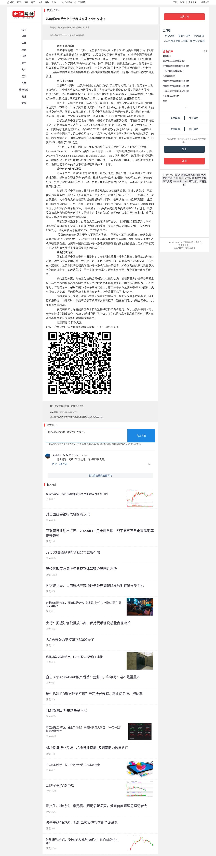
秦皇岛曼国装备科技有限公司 (176, 81)
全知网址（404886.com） (66, 455)
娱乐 (23, 76)
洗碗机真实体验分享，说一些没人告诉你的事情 (74, 656)
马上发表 (141, 435)
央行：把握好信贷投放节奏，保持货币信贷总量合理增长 (88, 623)
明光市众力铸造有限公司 (174, 61)
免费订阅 (184, 16)
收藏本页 (205, 2)
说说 (23, 96)
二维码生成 (186, 40)
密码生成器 (184, 35)
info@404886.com (95, 417)
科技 (23, 56)
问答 (23, 36)
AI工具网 (167, 181)
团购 (47, 2)
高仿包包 (201, 174)
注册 (182, 2)
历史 (23, 49)
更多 (205, 51)
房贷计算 (169, 35)
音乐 (33, 2)
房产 (23, 62)
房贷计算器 (199, 40)
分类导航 (68, 2)
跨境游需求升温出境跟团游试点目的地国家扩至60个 (77, 494)
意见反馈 (192, 2)
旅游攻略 (24, 89)
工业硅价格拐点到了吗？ (61, 785)
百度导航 (175, 118)
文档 (23, 102)
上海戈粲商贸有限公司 (173, 71)
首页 (12, 2)
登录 (184, 149)
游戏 (26, 2)
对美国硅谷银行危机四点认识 (68, 514)
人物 (23, 83)
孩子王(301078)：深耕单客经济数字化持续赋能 (82, 823)
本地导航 (193, 129)
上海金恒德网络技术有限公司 (176, 91)
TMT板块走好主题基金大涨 (66, 710)
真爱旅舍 (193, 181)
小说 (40, 2)
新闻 (19, 2)
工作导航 (175, 129)
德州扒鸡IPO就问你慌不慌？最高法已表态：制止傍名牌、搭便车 (94, 694)
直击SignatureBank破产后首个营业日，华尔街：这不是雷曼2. (93, 677)
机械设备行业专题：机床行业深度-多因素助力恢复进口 (87, 748)
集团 (165, 101)
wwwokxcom (180, 181)
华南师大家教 (199, 177)
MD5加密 (199, 35)
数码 (54, 2)
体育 (23, 42)
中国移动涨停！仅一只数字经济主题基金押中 (73, 764)
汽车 (23, 69)
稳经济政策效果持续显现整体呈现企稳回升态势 (81, 569)
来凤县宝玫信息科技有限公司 (176, 66)
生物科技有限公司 (171, 96)
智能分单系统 (188, 174)
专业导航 (193, 118)
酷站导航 (167, 177)
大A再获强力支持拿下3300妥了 (70, 640)
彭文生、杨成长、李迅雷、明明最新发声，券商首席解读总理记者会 (96, 806)
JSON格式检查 (172, 40)
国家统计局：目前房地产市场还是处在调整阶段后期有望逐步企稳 (95, 586)
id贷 (177, 174)
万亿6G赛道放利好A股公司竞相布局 (73, 552)
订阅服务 (82, 2)
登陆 (175, 2)
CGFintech (185, 177)
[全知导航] (21, 21)
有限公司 (167, 56)
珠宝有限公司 (169, 76)
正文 (57, 10)
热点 (23, 29)
